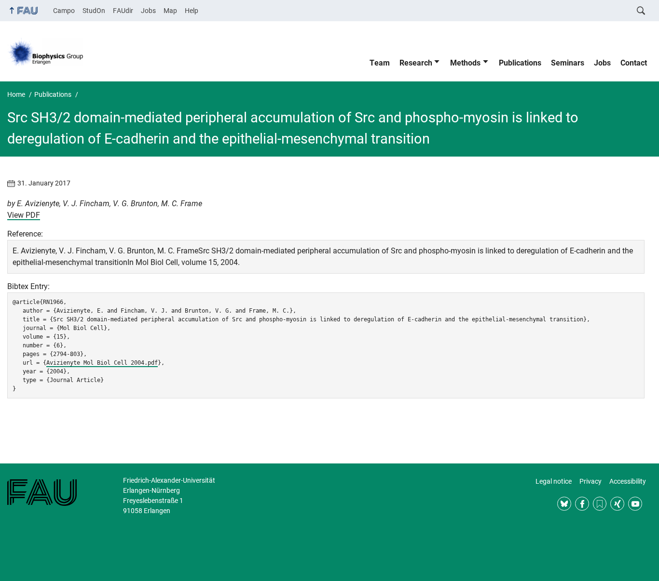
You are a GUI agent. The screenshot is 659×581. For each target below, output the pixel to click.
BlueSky (564, 504)
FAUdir (123, 10)
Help (191, 10)
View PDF (23, 215)
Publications (520, 62)
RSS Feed (600, 504)
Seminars (567, 62)
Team (380, 62)
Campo (64, 10)
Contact (633, 62)
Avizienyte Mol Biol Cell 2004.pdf (102, 362)
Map (170, 10)
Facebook (582, 504)
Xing (617, 504)
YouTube (635, 504)
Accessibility (627, 481)
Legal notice (553, 481)
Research (415, 62)
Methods (465, 62)
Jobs (148, 10)
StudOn (93, 10)
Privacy (590, 481)
